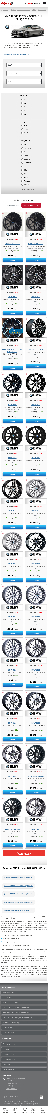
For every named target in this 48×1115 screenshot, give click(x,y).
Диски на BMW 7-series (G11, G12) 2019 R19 (18, 894)
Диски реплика (8, 1033)
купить (12, 260)
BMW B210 (12, 617)
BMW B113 (12, 458)
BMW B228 (12, 723)
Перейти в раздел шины (15, 54)
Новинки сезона (9, 1054)
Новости (6, 1049)
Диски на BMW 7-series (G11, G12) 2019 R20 (18, 902)
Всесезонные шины (10, 1002)
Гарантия (6, 1064)
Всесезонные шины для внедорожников (18, 1018)
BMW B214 (12, 776)
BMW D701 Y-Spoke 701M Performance (12, 351)
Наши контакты (8, 1069)
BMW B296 (35, 405)
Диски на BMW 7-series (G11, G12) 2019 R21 (18, 910)
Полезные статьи (9, 1044)
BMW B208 (35, 511)
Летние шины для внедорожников (16, 1007)
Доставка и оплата (10, 1059)
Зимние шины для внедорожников (16, 1013)
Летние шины (8, 997)
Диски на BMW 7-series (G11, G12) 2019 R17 (18, 878)
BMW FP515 (12, 405)
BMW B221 (35, 670)
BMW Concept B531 (36, 350)
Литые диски (7, 1028)
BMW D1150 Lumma (36, 776)
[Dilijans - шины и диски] (8, 4)
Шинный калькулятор (11, 1023)
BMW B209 (35, 564)
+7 (32, 3)
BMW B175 (12, 511)
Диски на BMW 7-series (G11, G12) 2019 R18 (18, 886)
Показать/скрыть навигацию (44, 3)
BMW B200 (12, 297)
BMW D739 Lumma (12, 244)
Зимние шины (8, 992)
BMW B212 (35, 829)
